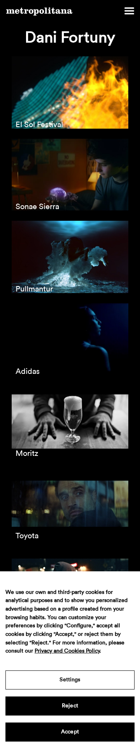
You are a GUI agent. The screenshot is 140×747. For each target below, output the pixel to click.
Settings (70, 679)
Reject (70, 706)
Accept (70, 732)
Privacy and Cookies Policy (67, 651)
